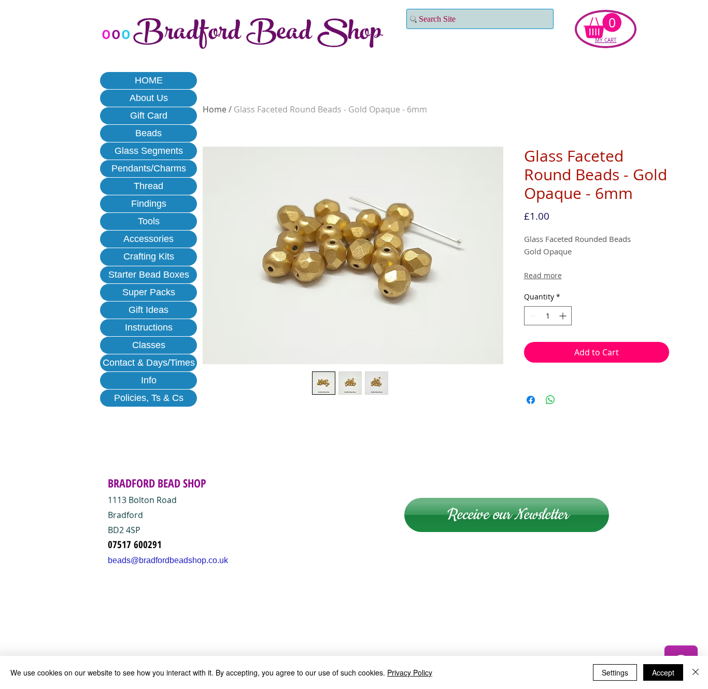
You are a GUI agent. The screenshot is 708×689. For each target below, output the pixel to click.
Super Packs (148, 292)
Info (149, 380)
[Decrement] (532, 316)
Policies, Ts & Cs (148, 398)
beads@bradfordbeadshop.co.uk (168, 560)
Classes (148, 345)
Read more (543, 275)
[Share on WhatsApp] (550, 400)
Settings (615, 672)
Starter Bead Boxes (148, 274)
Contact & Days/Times (149, 362)
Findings (148, 203)
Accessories (148, 239)
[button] (602, 25)
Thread (148, 186)
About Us (149, 98)
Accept (663, 672)
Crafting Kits (148, 256)
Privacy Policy (409, 672)
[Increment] (563, 316)
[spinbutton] (548, 316)
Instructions (149, 327)
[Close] (695, 672)
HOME (149, 80)
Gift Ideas (148, 310)
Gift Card (148, 115)
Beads (148, 133)
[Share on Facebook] (531, 400)
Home (214, 109)
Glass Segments (149, 151)
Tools (149, 221)
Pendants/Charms (148, 168)
